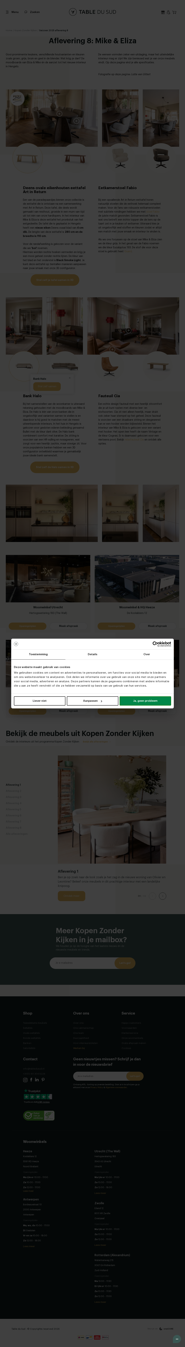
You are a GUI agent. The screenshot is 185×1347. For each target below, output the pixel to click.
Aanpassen (90, 701)
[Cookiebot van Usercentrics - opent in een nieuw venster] (155, 644)
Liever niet (40, 701)
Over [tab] (146, 654)
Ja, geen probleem (145, 701)
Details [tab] (92, 654)
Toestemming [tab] (38, 654)
